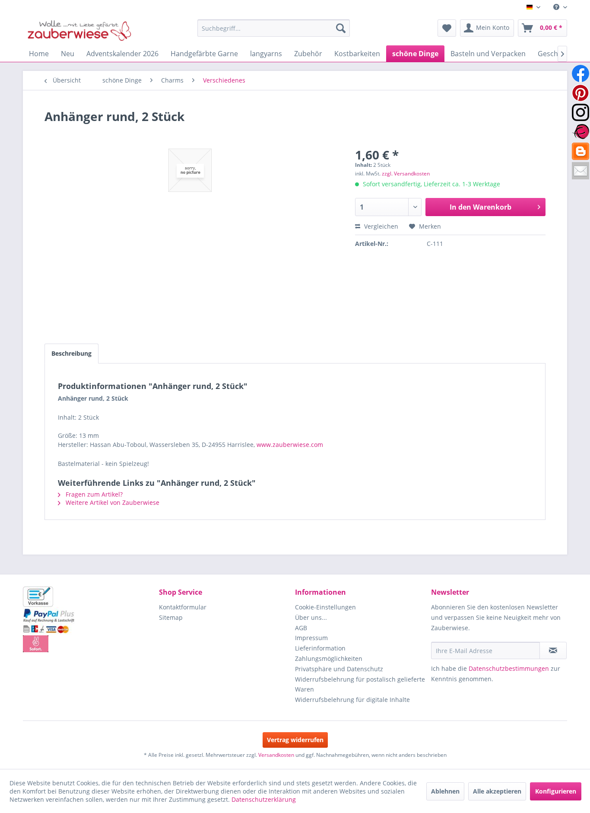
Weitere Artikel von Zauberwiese (111, 502)
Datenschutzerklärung (264, 799)
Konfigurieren (555, 791)
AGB (301, 628)
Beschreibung (71, 353)
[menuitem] (557, 7)
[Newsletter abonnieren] (553, 650)
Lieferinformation (320, 648)
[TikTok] (580, 151)
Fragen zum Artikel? (93, 494)
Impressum (311, 638)
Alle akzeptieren (497, 791)
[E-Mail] (580, 170)
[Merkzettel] (447, 28)
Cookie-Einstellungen (325, 607)
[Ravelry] (580, 131)
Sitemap (171, 617)
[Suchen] (341, 28)
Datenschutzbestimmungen (509, 668)
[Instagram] (580, 112)
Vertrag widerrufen (295, 740)
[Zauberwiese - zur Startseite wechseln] (79, 30)
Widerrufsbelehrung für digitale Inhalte (352, 699)
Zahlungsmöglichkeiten (328, 658)
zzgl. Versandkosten (406, 173)
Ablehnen (445, 791)
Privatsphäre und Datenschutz (339, 669)
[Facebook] (580, 73)
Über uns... (311, 617)
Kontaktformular (182, 607)
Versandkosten (276, 755)
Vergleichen (380, 226)
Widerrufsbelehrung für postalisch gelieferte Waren (360, 684)
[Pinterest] (580, 93)
